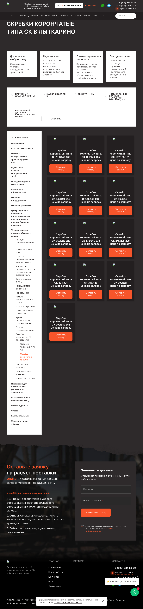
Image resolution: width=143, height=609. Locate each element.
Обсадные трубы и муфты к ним (44, 16)
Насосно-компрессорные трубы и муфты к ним (19, 158)
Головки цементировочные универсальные (25, 259)
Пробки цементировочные (25, 329)
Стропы (15, 411)
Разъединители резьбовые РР (23, 287)
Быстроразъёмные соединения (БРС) (20, 399)
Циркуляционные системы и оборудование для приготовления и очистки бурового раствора (20, 217)
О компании (64, 16)
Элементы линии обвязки (19, 422)
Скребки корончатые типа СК (26, 357)
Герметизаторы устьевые (23, 373)
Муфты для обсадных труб (18, 190)
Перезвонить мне (127, 9)
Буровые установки (21, 205)
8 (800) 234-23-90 (127, 3)
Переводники (22, 293)
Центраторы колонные (22, 366)
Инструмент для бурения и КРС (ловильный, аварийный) (19, 388)
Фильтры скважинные (22, 149)
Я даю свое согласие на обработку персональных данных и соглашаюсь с (105, 528)
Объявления (99, 16)
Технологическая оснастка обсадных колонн (21, 233)
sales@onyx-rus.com (126, 6)
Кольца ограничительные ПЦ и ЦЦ (24, 300)
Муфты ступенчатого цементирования (24, 320)
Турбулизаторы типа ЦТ (23, 280)
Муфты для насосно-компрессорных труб (19, 171)
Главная (10, 16)
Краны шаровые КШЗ (24, 251)
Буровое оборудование (18, 198)
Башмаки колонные (25, 379)
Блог (50, 581)
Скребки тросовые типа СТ (27, 347)
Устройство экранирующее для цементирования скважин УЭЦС (25, 270)
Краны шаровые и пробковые (25, 312)
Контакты (88, 16)
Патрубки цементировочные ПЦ (25, 243)
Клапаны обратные (25, 307)
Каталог (23, 16)
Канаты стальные (20, 416)
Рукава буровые (19, 405)
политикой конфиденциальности (68, 602)
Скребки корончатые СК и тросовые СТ (24, 337)
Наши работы (76, 16)
